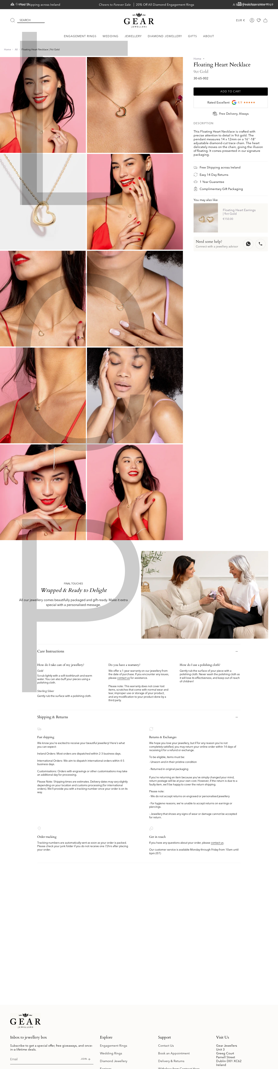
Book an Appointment (174, 1053)
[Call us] (260, 244)
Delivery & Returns (171, 1061)
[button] (80, 36)
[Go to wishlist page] (259, 20)
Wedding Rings (111, 1053)
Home (7, 49)
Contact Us (166, 1045)
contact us (123, 677)
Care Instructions (50, 651)
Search (25, 20)
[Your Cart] (265, 20)
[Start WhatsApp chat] (248, 244)
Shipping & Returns (52, 717)
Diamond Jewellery (113, 1061)
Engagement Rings (113, 1045)
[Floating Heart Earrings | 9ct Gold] (206, 217)
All (16, 49)
